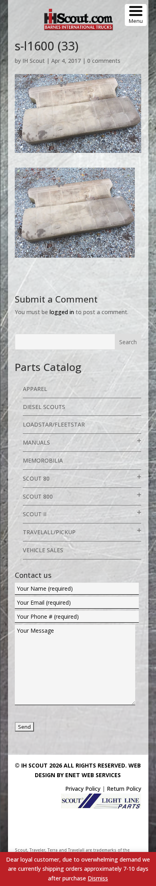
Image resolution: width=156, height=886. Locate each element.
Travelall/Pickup (49, 532)
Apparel (35, 389)
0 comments (103, 60)
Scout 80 (36, 478)
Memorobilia (43, 460)
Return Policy (124, 788)
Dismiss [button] (98, 878)
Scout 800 (38, 496)
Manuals (36, 442)
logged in (62, 312)
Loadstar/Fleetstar (54, 424)
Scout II (34, 514)
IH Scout (33, 60)
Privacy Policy (82, 788)
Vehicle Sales (43, 550)
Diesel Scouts (44, 407)
